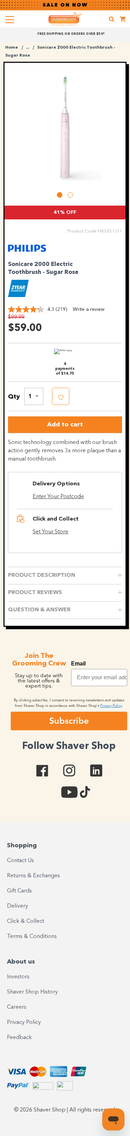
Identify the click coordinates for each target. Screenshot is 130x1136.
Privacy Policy (24, 1022)
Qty (14, 397)
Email (78, 663)
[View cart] (123, 20)
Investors (18, 977)
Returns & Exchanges (33, 876)
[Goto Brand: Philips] (27, 253)
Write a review (88, 309)
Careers (16, 1007)
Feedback (19, 1037)
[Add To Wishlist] (60, 396)
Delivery (17, 906)
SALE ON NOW (65, 5)
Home (11, 48)
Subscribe (69, 720)
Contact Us (20, 860)
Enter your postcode (58, 497)
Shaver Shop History (32, 992)
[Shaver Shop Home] (65, 19)
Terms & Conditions (32, 936)
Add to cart (65, 425)
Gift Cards (19, 891)
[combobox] (33, 396)
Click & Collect (25, 921)
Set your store (50, 532)
